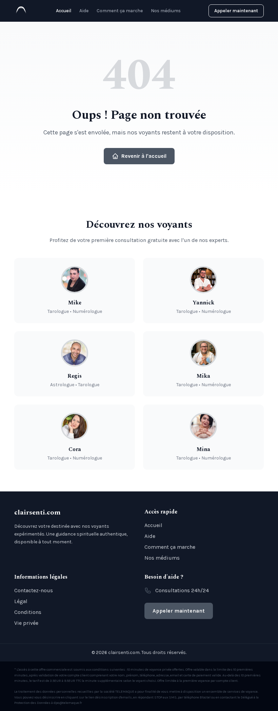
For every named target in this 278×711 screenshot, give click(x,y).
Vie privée (26, 623)
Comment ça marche (120, 11)
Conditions (27, 612)
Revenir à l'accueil (143, 156)
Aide (83, 11)
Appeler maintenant (236, 11)
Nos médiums (166, 11)
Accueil (63, 11)
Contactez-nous (33, 590)
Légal (20, 601)
